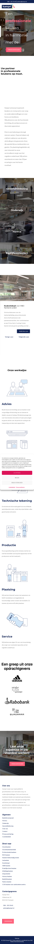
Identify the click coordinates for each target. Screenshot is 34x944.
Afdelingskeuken (7, 871)
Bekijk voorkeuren (17, 482)
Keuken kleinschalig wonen (10, 857)
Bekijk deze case (23, 331)
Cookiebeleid (12, 487)
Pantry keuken (6, 882)
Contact (4, 831)
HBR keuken (6, 865)
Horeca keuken (7, 876)
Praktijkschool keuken (9, 868)
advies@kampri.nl (22, 1)
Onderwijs (5, 823)
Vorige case (9, 337)
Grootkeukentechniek (9, 849)
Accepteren (17, 473)
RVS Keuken (6, 855)
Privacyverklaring (20, 487)
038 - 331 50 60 (11, 1)
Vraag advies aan (14, 49)
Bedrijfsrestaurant (8, 818)
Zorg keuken (6, 874)
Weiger (17, 478)
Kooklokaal (6, 863)
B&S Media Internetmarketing (21, 941)
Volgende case (24, 337)
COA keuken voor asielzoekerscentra (13, 884)
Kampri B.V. (9, 940)
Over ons (5, 828)
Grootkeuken (6, 847)
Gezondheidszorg (7, 826)
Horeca (4, 820)
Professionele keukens (9, 852)
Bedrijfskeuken (7, 879)
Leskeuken (5, 860)
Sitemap (17, 938)
